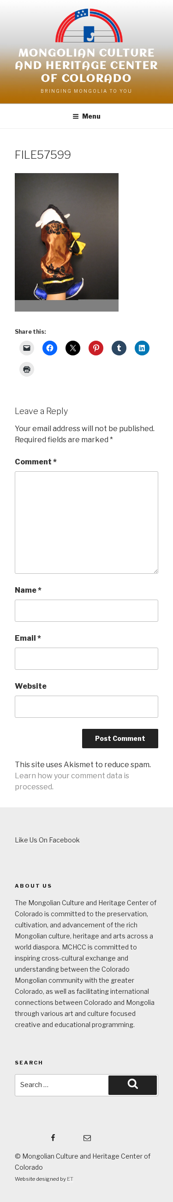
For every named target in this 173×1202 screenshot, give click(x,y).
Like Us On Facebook (47, 840)
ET (70, 1179)
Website (31, 686)
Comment (36, 461)
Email (28, 638)
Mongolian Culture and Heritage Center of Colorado (86, 66)
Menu (91, 116)
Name (28, 590)
